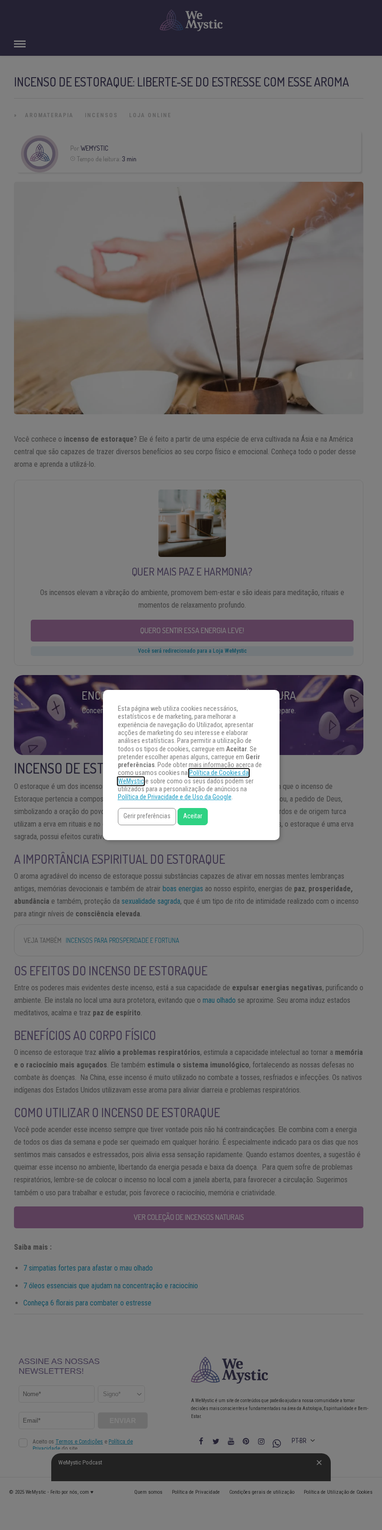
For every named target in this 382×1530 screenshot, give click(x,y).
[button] (147, 816)
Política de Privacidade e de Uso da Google (175, 797)
